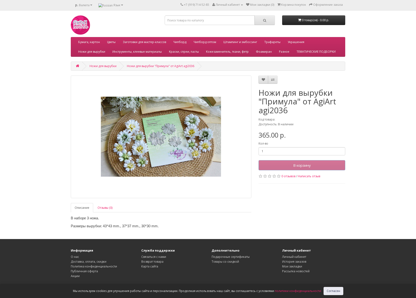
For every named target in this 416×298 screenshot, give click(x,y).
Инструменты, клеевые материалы (137, 52)
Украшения (296, 42)
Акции (75, 276)
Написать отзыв (309, 176)
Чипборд (179, 42)
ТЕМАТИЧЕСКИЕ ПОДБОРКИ (316, 52)
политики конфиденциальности (298, 291)
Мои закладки (292, 266)
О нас (75, 257)
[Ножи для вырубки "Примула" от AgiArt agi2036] (161, 137)
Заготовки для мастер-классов (144, 42)
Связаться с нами (153, 257)
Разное (284, 52)
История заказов (294, 262)
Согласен (333, 291)
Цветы (111, 42)
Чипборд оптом (205, 42)
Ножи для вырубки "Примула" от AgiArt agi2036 (160, 66)
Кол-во (263, 143)
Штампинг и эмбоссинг (240, 42)
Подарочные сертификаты (231, 257)
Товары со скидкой (225, 262)
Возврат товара (152, 262)
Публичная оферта (84, 271)
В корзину (302, 165)
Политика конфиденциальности (94, 266)
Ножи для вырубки (91, 52)
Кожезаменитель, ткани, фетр (227, 52)
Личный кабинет (294, 257)
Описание (82, 208)
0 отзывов (288, 176)
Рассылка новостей (296, 271)
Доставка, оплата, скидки (88, 262)
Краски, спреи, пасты (184, 52)
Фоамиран (264, 52)
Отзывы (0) (105, 208)
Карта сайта (149, 266)
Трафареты (272, 42)
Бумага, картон (89, 42)
